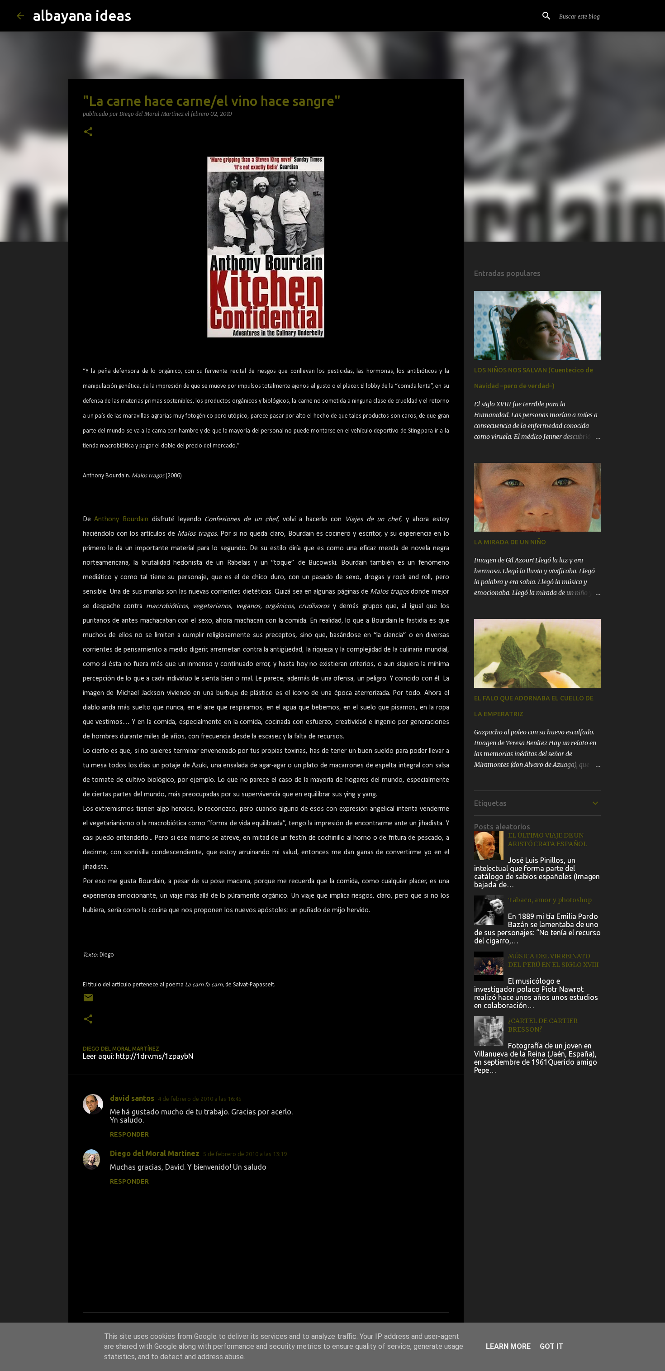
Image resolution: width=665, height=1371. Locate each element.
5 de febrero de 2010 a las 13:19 (245, 1154)
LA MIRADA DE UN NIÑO (510, 542)
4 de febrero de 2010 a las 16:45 (200, 1098)
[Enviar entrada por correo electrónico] (88, 1001)
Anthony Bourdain (121, 519)
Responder (129, 1134)
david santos (132, 1098)
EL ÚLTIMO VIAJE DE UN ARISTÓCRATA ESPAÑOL (547, 839)
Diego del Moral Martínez (155, 1153)
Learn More (508, 1346)
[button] (88, 132)
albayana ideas (82, 15)
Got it (551, 1346)
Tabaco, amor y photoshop (550, 900)
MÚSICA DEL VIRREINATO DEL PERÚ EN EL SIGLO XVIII (553, 960)
